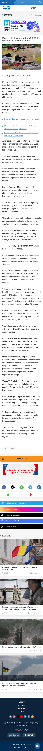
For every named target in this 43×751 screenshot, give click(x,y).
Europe (38, 15)
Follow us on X (11, 527)
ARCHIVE (21, 708)
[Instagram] (14, 716)
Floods (12, 448)
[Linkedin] (28, 716)
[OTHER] (39, 8)
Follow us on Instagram (14, 509)
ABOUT (21, 702)
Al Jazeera (12, 97)
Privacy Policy (26, 744)
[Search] (35, 2)
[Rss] (32, 716)
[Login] (40, 2)
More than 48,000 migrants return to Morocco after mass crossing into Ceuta (20, 127)
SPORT (33, 8)
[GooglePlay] (14, 735)
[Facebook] (10, 716)
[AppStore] (29, 735)
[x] (18, 716)
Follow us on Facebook (14, 521)
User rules (15, 744)
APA (32, 94)
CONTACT (22, 705)
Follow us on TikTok (13, 515)
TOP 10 (21, 711)
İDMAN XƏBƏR (22, 459)
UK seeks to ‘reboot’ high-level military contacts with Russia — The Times (21, 134)
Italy (4, 448)
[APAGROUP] (21, 730)
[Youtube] (21, 716)
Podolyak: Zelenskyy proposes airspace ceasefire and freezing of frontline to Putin (22, 120)
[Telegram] (25, 716)
